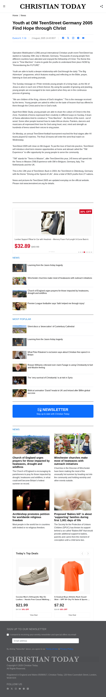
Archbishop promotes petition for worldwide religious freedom (31, 517)
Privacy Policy (66, 649)
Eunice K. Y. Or (19, 38)
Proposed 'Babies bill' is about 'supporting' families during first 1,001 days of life (73, 517)
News (23, 15)
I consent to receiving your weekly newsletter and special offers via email (43, 635)
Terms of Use (52, 649)
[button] (4, 7)
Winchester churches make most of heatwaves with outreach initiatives (71, 460)
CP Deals (52, 252)
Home (15, 15)
